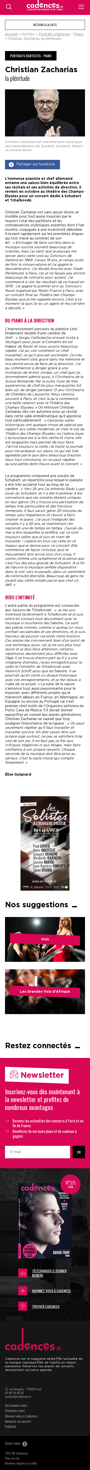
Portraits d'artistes (54, 34)
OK (79, 1152)
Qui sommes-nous (16, 1405)
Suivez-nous (13, 1443)
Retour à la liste (45, 25)
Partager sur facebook (35, 164)
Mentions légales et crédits (21, 1463)
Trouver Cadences (46, 1306)
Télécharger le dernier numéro (49, 1273)
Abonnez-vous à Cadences (51, 1290)
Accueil (11, 34)
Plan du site (12, 1458)
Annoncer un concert (18, 1421)
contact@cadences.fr (18, 1396)
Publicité (10, 1426)
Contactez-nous (15, 1410)
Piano (79, 34)
